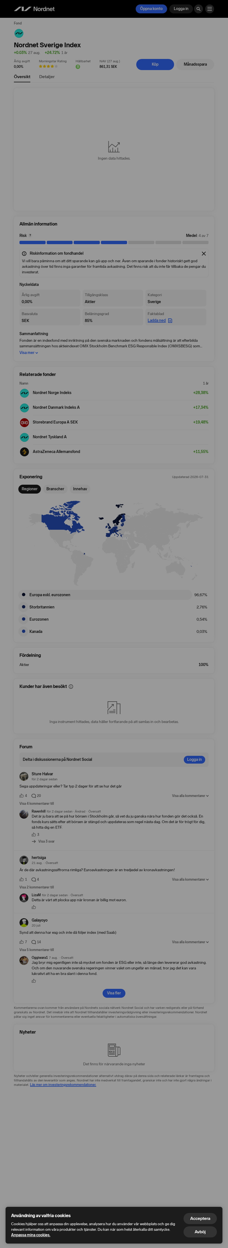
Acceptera (200, 1218)
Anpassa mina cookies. (30, 1235)
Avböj (200, 1231)
